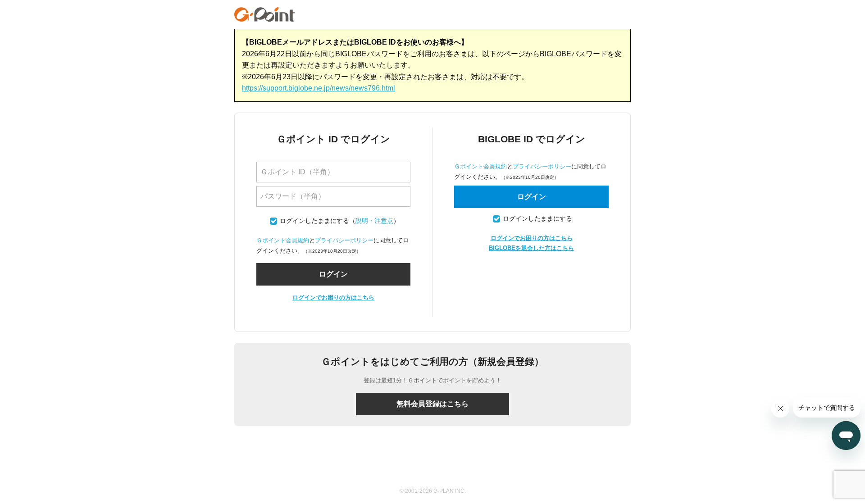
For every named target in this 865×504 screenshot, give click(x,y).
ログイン (531, 196)
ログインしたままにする (314, 221)
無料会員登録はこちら (432, 404)
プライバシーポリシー (344, 240)
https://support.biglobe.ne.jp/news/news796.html (318, 88)
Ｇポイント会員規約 (282, 240)
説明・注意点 (374, 221)
